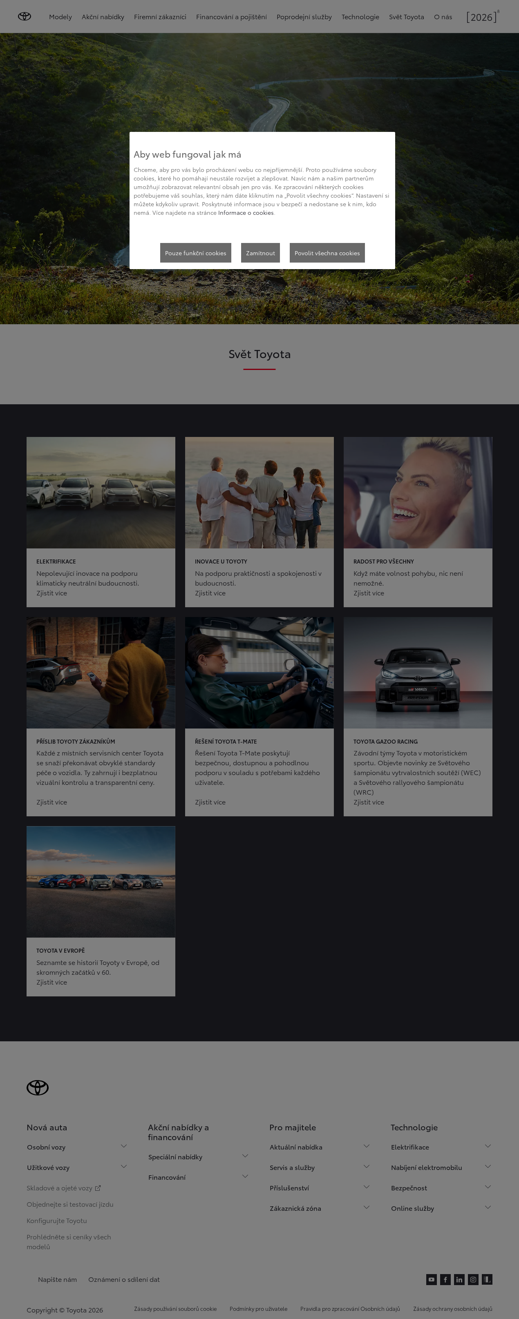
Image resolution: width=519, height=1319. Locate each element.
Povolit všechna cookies (327, 253)
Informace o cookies (246, 212)
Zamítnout (260, 253)
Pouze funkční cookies (195, 253)
